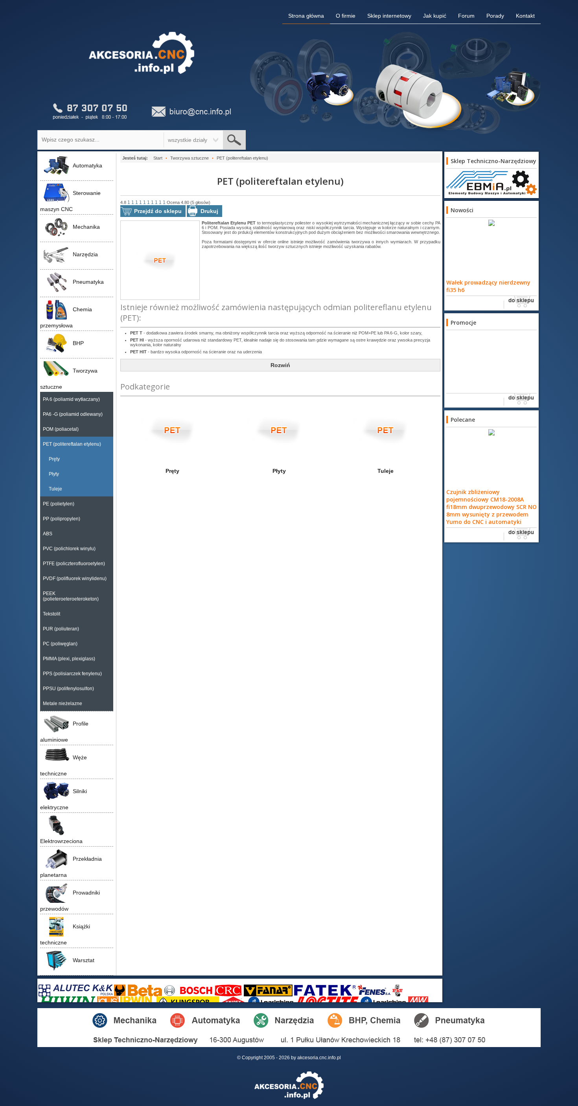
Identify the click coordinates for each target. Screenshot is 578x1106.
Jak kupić (434, 16)
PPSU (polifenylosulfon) (68, 688)
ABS (47, 533)
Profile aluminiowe (64, 731)
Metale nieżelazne (62, 703)
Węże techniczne (63, 765)
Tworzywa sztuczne (69, 378)
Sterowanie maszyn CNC (70, 201)
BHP (78, 343)
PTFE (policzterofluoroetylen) (74, 563)
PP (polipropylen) (61, 519)
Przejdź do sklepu (158, 211)
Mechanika (86, 227)
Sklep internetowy (389, 16)
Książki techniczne (65, 934)
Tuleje (55, 489)
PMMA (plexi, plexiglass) (69, 658)
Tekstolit (51, 614)
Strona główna (306, 16)
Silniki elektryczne (63, 799)
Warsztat (83, 960)
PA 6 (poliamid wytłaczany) (71, 399)
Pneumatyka (88, 282)
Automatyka (87, 165)
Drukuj (209, 211)
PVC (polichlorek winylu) (69, 548)
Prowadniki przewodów (70, 900)
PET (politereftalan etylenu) (72, 444)
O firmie (345, 16)
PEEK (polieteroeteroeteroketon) (71, 596)
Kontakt (525, 16)
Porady (495, 16)
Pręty (54, 459)
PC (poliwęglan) (60, 644)
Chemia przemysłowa (66, 317)
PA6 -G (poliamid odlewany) (73, 414)
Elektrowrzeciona (61, 841)
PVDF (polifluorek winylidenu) (75, 578)
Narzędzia (85, 254)
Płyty (54, 474)
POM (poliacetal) (61, 429)
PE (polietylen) (58, 504)
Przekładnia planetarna (71, 867)
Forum (466, 16)
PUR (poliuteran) (61, 629)
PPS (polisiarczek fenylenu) (72, 673)
